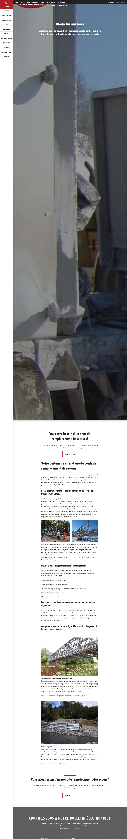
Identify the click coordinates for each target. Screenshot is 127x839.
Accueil (53, 6)
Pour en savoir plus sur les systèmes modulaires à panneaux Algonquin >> (65, 695)
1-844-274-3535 (70, 454)
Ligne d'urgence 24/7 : (37, 2)
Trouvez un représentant (58, 2)
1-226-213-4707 (20, 2)
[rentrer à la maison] (31, 5)
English (117, 2)
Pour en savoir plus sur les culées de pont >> (55, 764)
